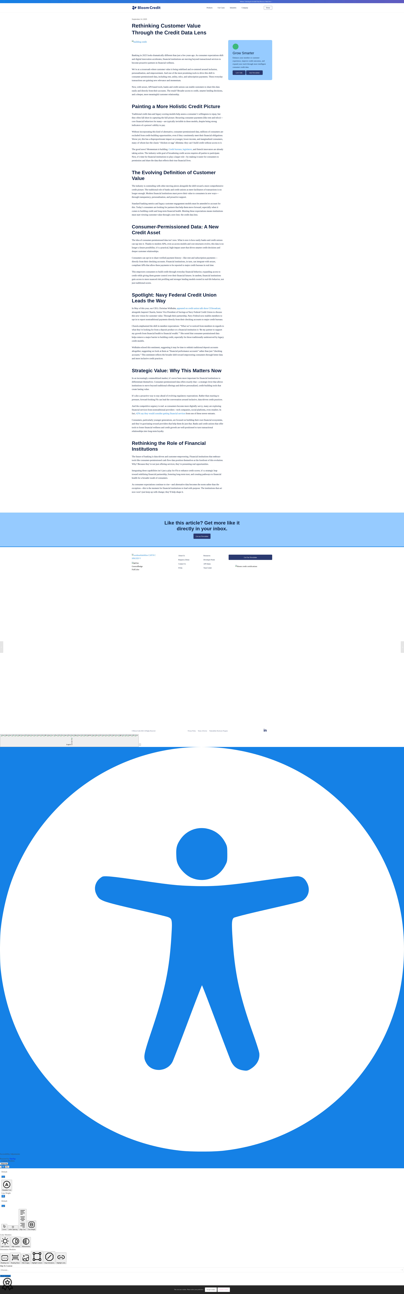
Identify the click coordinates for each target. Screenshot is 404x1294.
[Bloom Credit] (146, 7)
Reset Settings (5, 1276)
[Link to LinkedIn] (265, 730)
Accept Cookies (211, 1289)
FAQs (180, 568)
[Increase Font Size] (3, 1167)
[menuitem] (209, 7)
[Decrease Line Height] (3, 1206)
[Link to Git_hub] (269, 730)
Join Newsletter (254, 73)
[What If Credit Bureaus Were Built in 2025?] (1, 647)
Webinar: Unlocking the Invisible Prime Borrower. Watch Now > (256, 1)
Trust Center (207, 568)
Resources (206, 556)
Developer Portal (209, 560)
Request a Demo (183, 560)
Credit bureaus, (175, 149)
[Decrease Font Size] (3, 1177)
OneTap (13, 1159)
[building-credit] (139, 44)
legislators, (187, 149)
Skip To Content (6, 1266)
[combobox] (69, 740)
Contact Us (182, 564)
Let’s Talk (239, 73)
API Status (207, 564)
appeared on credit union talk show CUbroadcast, (199, 308)
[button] (140, 744)
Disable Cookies (223, 1289)
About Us (181, 556)
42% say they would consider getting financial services (160, 413)
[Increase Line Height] (3, 1196)
